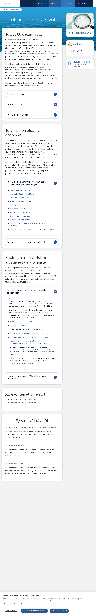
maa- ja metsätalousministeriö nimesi (33, 313)
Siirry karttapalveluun (80, 33)
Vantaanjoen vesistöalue (20, 212)
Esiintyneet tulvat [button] (16, 94)
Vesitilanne (42, 3)
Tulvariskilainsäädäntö (15, 445)
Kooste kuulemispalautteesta (22, 322)
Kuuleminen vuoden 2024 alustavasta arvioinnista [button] (26, 291)
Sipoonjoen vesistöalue (20, 209)
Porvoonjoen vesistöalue (20, 201)
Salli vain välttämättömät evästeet (34, 611)
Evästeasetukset (11, 611)
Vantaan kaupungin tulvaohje (23, 402)
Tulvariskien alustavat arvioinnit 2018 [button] (26, 242)
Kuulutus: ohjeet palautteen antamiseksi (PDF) (29, 334)
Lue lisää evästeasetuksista (13, 603)
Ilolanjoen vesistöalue (19, 198)
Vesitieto (55, 3)
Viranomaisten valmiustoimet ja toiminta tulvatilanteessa (30, 427)
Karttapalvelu (28, 3)
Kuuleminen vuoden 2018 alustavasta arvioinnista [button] (26, 377)
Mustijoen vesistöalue (19, 205)
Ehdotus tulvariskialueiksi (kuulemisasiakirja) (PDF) (31, 337)
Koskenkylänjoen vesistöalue (22, 194)
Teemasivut (68, 3)
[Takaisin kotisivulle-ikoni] (18, 3)
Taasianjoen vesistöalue (20, 190)
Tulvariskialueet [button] (15, 104)
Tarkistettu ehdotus (18, 325)
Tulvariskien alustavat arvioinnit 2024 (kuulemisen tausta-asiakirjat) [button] (26, 183)
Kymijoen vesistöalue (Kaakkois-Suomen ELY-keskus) (32, 229)
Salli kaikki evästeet (59, 611)
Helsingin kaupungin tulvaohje (23, 399)
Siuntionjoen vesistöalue (20, 216)
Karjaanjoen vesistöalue (20, 220)
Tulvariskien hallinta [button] (17, 115)
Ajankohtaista (84, 3)
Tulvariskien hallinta (46, 352)
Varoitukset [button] (78, 44)
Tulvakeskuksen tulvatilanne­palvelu (82, 64)
